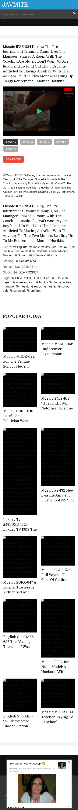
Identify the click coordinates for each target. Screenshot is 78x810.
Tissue (59, 278)
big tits (43, 282)
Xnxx (54, 255)
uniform (35, 290)
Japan (7, 282)
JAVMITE (15, 5)
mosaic (24, 286)
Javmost (25, 251)
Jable (36, 247)
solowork (19, 290)
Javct (10, 251)
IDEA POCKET (28, 272)
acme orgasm (25, 282)
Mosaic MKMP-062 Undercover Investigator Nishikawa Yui (57, 351)
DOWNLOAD (13, 159)
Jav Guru (51, 247)
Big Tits (22, 247)
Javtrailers (43, 251)
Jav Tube (69, 247)
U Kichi (45, 278)
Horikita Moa (27, 261)
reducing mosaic (45, 286)
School (22, 255)
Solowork (39, 255)
